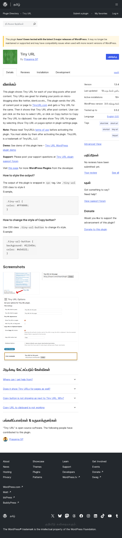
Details (10, 72)
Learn (65, 461)
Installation (43, 72)
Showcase (38, 461)
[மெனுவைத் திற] (117, 4)
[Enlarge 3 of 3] (74, 301)
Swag (96, 477)
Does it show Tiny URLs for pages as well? (26, 388)
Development (63, 72)
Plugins (36, 471)
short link (104, 123)
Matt (7, 492)
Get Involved (99, 461)
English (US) (113, 116)
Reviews (25, 72)
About (6, 461)
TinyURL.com (39, 105)
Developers (68, 471)
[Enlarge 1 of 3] (35, 276)
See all (115, 172)
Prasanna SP (31, 59)
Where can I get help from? (18, 379)
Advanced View (92, 144)
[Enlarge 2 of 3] (74, 276)
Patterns (37, 477)
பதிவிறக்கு (112, 57)
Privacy (7, 477)
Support (66, 466)
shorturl (106, 129)
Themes (37, 466)
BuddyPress (11, 502)
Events (96, 466)
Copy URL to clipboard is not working (23, 407)
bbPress (9, 497)
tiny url (115, 129)
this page (13, 168)
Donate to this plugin (95, 229)
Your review (90, 172)
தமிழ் (12, 516)
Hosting (7, 471)
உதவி (116, 72)
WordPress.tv (71, 477)
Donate (97, 471)
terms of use (42, 129)
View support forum (95, 201)
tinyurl (115, 135)
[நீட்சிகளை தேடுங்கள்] (34, 24)
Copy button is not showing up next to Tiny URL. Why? (33, 398)
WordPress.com (13, 486)
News (6, 466)
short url (114, 123)
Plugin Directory (11, 13)
